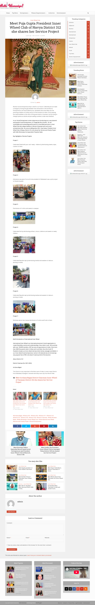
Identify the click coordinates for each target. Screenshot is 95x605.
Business (21, 484)
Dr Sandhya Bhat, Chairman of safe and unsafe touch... (54, 487)
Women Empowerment (38, 13)
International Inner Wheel (46, 419)
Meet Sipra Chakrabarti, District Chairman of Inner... (54, 469)
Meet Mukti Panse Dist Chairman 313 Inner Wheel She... (55, 478)
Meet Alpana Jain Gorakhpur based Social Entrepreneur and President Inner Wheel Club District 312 (50, 403)
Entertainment (61, 13)
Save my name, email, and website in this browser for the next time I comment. (29, 545)
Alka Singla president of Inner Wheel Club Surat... (25, 468)
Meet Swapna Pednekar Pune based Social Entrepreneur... (51, 569)
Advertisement (86, 603)
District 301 (27, 415)
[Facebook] (74, 589)
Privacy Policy (71, 603)
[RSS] (85, 589)
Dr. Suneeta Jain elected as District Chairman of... (82, 145)
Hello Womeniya (22, 419)
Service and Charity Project (21, 421)
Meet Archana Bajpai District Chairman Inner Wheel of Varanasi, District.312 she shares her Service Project (36, 380)
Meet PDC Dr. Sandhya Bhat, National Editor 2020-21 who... (26, 487)
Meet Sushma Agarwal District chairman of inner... (21, 590)
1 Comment (47, 580)
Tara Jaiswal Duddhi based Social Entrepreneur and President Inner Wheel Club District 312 (34, 403)
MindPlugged (39, 603)
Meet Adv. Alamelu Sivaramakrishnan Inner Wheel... (82, 138)
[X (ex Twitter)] (70, 589)
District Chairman (42, 417)
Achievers (51, 13)
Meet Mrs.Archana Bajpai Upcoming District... (22, 568)
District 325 (25, 417)
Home (8, 13)
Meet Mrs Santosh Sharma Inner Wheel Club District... (50, 577)
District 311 (43, 415)
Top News (15, 13)
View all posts (11, 511)
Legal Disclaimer (78, 603)
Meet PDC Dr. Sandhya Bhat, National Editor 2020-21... (81, 106)
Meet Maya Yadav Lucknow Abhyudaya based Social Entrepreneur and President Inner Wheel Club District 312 (19, 403)
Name (9, 537)
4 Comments (47, 596)
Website (47, 537)
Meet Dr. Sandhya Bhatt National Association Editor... (51, 593)
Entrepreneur (24, 13)
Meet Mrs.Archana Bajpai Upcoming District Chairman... (82, 130)
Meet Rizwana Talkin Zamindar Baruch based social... (82, 162)
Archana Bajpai (18, 415)
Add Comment (35, 35)
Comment (9, 523)
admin (43, 35)
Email (28, 537)
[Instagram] (66, 589)
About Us (60, 603)
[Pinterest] (82, 589)
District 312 (50, 415)
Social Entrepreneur (35, 421)
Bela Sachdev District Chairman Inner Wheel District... (25, 478)
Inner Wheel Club (35, 20)
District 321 (17, 417)
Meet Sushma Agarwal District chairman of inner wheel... (82, 153)
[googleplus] (78, 589)
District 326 (33, 417)
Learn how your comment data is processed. (39, 555)
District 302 (35, 415)
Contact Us (65, 603)
